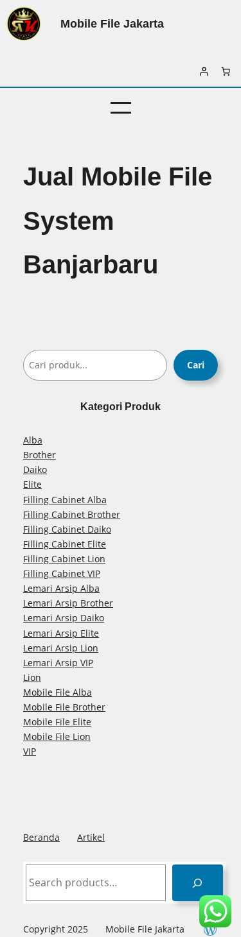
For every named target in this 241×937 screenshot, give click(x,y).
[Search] (197, 882)
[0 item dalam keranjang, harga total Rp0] (226, 71)
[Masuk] (204, 71)
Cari (195, 365)
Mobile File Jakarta (112, 23)
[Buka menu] (120, 107)
